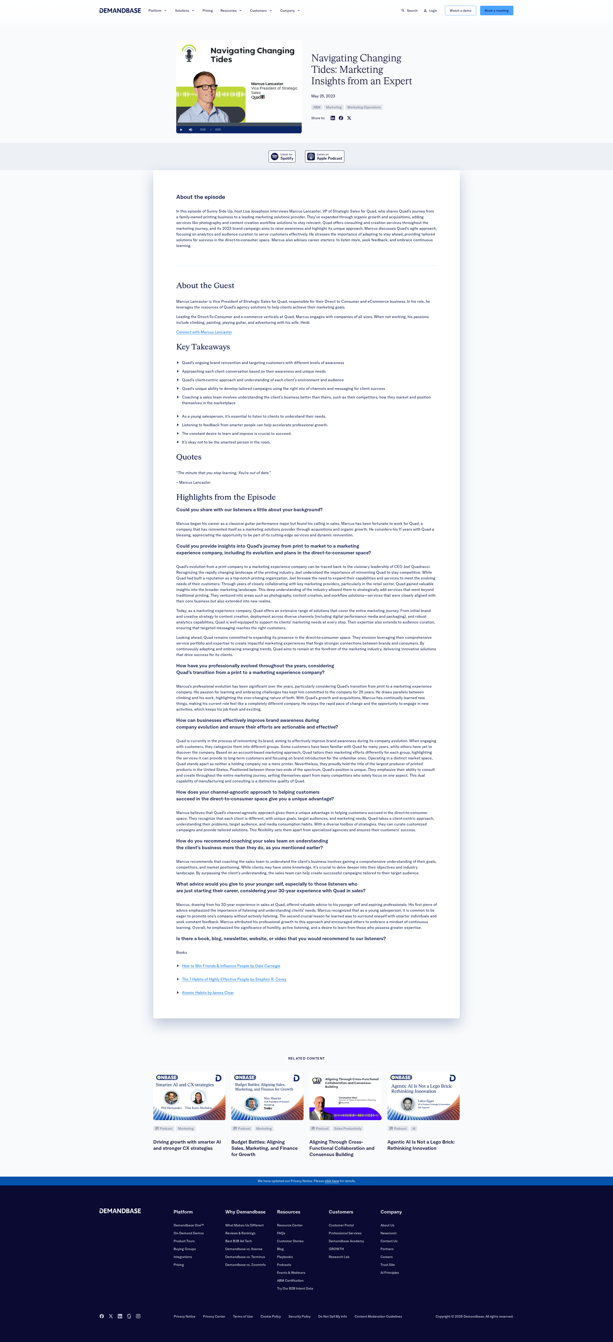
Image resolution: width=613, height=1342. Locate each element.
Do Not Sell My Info (332, 1316)
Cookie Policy (271, 1316)
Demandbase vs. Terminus (245, 1257)
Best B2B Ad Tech (238, 1241)
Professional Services (345, 1233)
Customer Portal (341, 1225)
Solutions (182, 10)
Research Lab (339, 1257)
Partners (387, 1249)
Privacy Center (214, 1316)
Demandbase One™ (189, 1225)
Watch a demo (460, 10)
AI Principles (389, 1272)
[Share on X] (349, 118)
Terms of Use (243, 1316)
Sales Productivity (347, 1128)
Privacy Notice (184, 1316)
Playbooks (285, 1257)
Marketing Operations (364, 107)
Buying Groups (185, 1249)
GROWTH (336, 1249)
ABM (316, 107)
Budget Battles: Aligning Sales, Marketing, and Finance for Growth (264, 1148)
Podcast (166, 1128)
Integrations (183, 1257)
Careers (386, 1257)
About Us (387, 1225)
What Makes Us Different (244, 1225)
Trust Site (387, 1265)
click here (332, 1181)
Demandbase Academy (346, 1241)
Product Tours (184, 1241)
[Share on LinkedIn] (333, 118)
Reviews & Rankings (240, 1233)
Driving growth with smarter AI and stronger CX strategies (187, 1145)
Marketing (334, 107)
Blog (280, 1249)
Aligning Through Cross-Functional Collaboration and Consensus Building (342, 1148)
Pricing (208, 10)
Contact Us (388, 1241)
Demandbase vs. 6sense (243, 1249)
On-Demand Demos (189, 1233)
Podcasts (284, 1265)
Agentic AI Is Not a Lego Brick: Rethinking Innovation (421, 1145)
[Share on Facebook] (341, 118)
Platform (155, 10)
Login (433, 10)
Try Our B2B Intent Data (295, 1288)
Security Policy (300, 1316)
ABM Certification (290, 1280)
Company (287, 10)
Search (412, 10)
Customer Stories (290, 1241)
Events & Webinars (291, 1272)
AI (413, 1128)
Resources (229, 10)
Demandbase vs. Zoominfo (245, 1265)
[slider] (239, 124)
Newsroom (388, 1233)
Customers (258, 10)
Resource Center (290, 1225)
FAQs (281, 1233)
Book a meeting (497, 10)
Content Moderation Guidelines (378, 1316)
